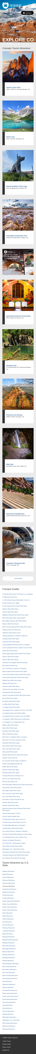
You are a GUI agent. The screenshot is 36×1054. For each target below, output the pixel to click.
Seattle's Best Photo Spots (10, 802)
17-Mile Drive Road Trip (9, 597)
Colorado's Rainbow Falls (15, 563)
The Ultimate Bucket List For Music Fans (14, 837)
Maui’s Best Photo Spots (9, 728)
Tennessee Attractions (9, 1002)
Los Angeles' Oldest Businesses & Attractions (16, 719)
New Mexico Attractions (9, 969)
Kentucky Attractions (8, 928)
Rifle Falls (9, 464)
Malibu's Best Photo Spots (10, 725)
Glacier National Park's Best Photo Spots (14, 671)
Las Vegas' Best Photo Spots (11, 707)
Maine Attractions (7, 934)
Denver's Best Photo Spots (10, 656)
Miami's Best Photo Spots (10, 734)
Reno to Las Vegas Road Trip (11, 778)
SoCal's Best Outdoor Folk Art (11, 813)
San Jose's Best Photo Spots (11, 796)
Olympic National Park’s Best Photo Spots (15, 755)
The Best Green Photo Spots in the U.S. (14, 822)
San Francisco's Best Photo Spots (12, 793)
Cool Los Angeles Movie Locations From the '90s (17, 647)
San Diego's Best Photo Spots (11, 790)
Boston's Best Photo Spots (10, 624)
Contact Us (5, 1050)
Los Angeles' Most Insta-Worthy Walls (13, 713)
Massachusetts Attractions (10, 940)
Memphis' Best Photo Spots (10, 731)
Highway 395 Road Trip (9, 683)
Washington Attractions (9, 1017)
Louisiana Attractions (8, 931)
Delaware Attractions (8, 892)
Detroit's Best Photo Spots (10, 659)
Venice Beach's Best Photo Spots (12, 846)
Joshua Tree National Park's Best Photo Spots (16, 695)
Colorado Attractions (8, 886)
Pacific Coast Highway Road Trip (12, 764)
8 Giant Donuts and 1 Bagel (10, 603)
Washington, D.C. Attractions (11, 1020)
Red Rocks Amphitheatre (15, 514)
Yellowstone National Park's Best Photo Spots (16, 852)
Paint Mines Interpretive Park (16, 236)
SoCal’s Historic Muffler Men (11, 816)
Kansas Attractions (8, 925)
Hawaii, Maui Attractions (9, 907)
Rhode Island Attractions (9, 993)
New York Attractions (8, 972)
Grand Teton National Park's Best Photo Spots (16, 674)
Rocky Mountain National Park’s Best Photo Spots (17, 784)
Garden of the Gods (13, 87)
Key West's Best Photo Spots (11, 701)
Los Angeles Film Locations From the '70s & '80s (17, 710)
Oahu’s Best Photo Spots (10, 752)
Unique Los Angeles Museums (11, 840)
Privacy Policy (6, 1044)
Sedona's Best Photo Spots (10, 805)
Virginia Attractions (8, 1014)
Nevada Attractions (8, 960)
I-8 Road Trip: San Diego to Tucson (13, 689)
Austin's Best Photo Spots (10, 612)
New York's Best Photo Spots (11, 749)
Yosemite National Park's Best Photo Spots (15, 855)
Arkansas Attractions (8, 880)
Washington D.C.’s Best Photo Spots (13, 849)
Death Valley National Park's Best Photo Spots (16, 653)
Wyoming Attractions (8, 1029)
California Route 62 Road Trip (11, 630)
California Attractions (8, 883)
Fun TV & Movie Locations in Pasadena (14, 668)
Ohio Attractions (7, 981)
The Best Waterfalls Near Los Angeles (13, 825)
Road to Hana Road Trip (9, 781)
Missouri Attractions (8, 951)
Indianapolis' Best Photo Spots (11, 692)
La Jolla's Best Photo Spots (10, 704)
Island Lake (10, 137)
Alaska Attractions (7, 874)
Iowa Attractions (7, 922)
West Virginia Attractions (9, 1023)
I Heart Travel (6, 1041)
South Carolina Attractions (10, 996)
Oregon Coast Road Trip (9, 758)
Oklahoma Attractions (8, 984)
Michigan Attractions (8, 942)
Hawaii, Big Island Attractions (11, 901)
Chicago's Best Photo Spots (10, 638)
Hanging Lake (11, 365)
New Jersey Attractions (9, 966)
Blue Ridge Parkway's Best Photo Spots (14, 621)
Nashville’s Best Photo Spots (11, 743)
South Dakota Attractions (9, 999)
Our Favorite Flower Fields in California (14, 761)
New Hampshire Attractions (10, 963)
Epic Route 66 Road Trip (9, 665)
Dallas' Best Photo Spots (9, 650)
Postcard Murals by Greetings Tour (13, 775)
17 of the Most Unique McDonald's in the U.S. (16, 600)
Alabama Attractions (8, 871)
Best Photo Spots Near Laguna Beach (13, 618)
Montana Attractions (8, 954)
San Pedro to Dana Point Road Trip (13, 799)
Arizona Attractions (8, 877)
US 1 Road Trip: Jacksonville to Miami (13, 843)
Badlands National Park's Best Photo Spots (15, 615)
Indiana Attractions (8, 919)
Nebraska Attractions (8, 957)
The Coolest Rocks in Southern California (14, 831)
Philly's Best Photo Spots (9, 766)
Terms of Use (6, 1047)
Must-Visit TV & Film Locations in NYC (14, 740)
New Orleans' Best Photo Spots (11, 746)
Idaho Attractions (7, 913)
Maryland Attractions (8, 937)
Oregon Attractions (8, 987)
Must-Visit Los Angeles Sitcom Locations (14, 737)
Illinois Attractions (7, 916)
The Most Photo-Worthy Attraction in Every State (17, 834)
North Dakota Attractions (9, 978)
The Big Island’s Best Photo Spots (12, 828)
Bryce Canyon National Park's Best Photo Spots (16, 627)
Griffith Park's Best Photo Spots (11, 680)
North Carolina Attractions (10, 975)
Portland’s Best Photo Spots (10, 772)
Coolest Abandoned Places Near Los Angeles (16, 644)
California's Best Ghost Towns (11, 633)
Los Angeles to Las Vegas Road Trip (13, 722)
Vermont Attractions (8, 1011)
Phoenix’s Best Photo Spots (10, 769)
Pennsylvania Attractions (9, 990)
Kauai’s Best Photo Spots (10, 698)
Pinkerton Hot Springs (14, 415)
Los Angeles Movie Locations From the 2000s (16, 716)
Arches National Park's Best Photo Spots (14, 606)
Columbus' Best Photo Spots (11, 641)
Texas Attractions (7, 1005)
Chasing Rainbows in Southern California (14, 636)
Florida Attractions (7, 895)
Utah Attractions (7, 1008)
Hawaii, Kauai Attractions (9, 904)
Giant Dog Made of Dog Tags (16, 186)
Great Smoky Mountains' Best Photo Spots (15, 677)
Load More (18, 578)
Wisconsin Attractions (8, 1026)
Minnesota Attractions (8, 945)
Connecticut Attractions (9, 889)
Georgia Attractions (8, 898)
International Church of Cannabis (18, 316)
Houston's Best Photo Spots (10, 686)
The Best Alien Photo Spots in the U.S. (14, 819)
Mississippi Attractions (9, 948)
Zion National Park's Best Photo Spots (13, 858)
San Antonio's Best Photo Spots (12, 787)
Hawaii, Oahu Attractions (9, 910)
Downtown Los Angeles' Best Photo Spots (15, 662)
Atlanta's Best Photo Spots (10, 609)
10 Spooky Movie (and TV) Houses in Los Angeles (17, 594)
